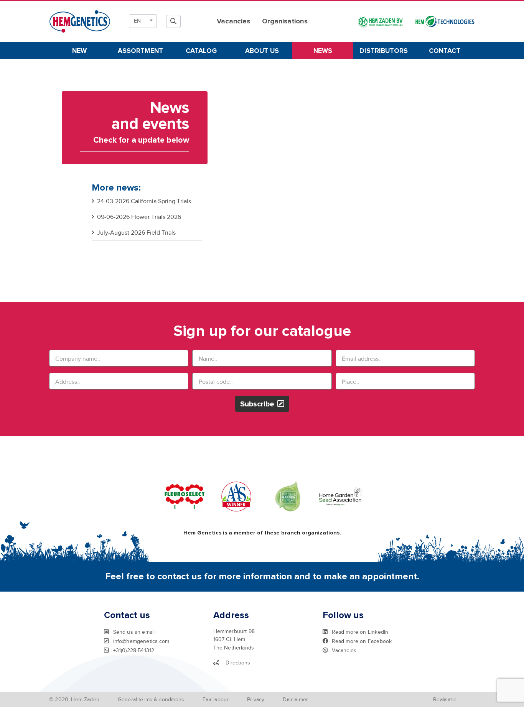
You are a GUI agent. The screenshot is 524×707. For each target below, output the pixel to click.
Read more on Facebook (362, 641)
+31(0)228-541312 (134, 650)
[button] (143, 21)
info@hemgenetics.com (141, 641)
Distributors (383, 51)
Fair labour (216, 699)
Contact (444, 51)
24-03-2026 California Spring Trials (144, 201)
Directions (238, 662)
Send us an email (134, 632)
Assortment (140, 51)
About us (262, 51)
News (322, 51)
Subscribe (257, 404)
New (79, 51)
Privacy (255, 699)
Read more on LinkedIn (360, 632)
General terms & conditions (151, 699)
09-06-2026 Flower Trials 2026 (139, 217)
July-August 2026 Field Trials (136, 232)
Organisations (284, 21)
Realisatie (444, 699)
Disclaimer (295, 699)
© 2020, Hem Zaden (74, 699)
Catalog (201, 51)
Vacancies (233, 21)
